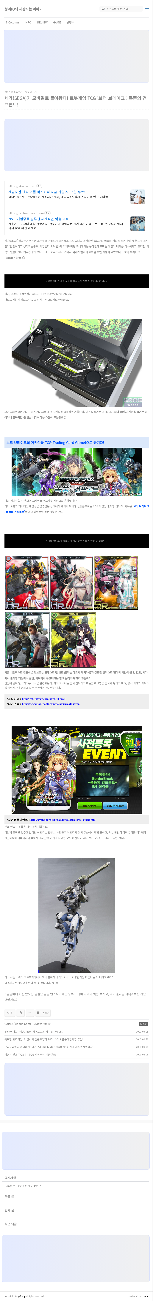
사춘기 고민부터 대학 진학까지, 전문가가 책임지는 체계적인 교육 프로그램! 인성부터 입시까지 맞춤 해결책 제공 (65, 226)
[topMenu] (147, 8)
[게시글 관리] (30, 1013)
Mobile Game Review (18, 92)
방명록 (71, 22)
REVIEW (42, 22)
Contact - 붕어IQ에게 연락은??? (23, 1186)
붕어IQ (21, 1296)
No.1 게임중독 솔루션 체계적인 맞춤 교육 (38, 218)
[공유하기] (20, 1013)
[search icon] (103, 9)
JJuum (145, 1296)
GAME (57, 22)
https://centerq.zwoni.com (26, 213)
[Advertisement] (76, 56)
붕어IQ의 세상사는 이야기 (24, 8)
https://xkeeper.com (21, 186)
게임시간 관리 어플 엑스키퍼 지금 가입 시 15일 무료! (46, 191)
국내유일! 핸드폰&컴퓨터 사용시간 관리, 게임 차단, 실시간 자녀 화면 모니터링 (58, 197)
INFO (28, 22)
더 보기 (143, 1023)
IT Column (12, 22)
